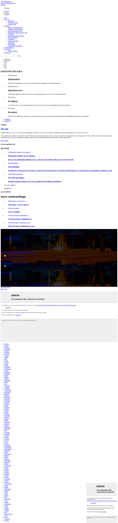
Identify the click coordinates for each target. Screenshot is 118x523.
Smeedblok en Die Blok (15, 46)
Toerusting (7, 49)
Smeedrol (11, 34)
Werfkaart (42, 284)
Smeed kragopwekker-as (15, 31)
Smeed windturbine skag (15, 27)
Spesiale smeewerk (18, 286)
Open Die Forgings (6, 286)
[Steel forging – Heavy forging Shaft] (17, 201)
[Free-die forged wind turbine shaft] (18, 215)
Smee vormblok (14, 212)
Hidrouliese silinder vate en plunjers (21, 156)
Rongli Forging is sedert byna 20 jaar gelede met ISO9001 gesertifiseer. (34, 181)
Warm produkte (33, 284)
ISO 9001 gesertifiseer (16, 178)
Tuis (5, 17)
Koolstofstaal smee (30, 286)
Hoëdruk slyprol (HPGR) (15, 29)
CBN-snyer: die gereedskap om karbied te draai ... (20, 252)
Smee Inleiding (13, 167)
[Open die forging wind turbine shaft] (19, 222)
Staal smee (59, 286)
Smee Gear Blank (13, 41)
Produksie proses (13, 22)
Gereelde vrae (12, 24)
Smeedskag (11, 42)
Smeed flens (11, 44)
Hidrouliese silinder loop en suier (17, 32)
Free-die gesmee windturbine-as (20, 219)
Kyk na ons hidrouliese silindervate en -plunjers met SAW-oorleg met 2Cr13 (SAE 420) (41, 160)
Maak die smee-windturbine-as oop (21, 226)
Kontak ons (7, 52)
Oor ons (6, 19)
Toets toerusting (12, 51)
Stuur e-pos (4, 289)
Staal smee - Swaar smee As (18, 205)
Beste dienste (4, 140)
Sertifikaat (11, 21)
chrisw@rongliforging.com (12, 239)
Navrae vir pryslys (6, 282)
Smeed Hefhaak (12, 37)
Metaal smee (51, 286)
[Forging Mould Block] (13, 208)
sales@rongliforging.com (11, 237)
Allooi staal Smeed (41, 286)
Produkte (7, 26)
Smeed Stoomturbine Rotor (16, 36)
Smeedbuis (11, 39)
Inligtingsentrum (9, 47)
